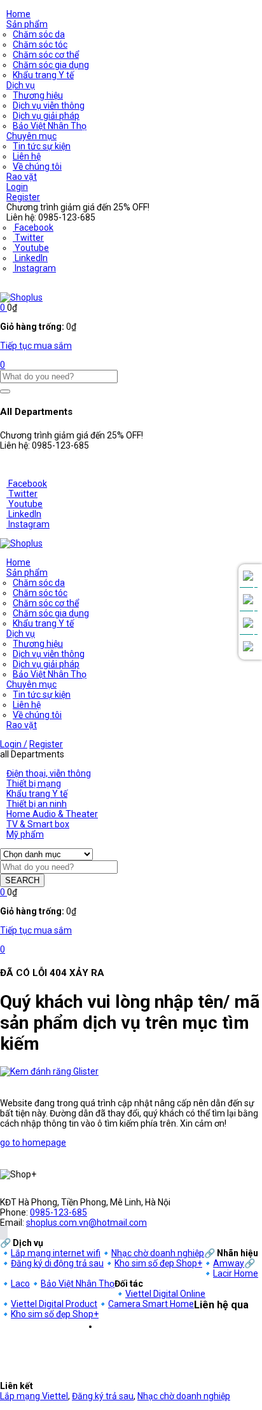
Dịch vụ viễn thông (49, 105)
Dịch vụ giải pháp (46, 116)
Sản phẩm (27, 24)
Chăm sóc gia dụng (51, 65)
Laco (20, 1283)
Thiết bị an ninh (36, 804)
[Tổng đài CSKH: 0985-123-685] (248, 576)
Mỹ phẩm (25, 834)
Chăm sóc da (39, 34)
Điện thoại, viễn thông (48, 773)
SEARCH (22, 880)
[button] (3, 307)
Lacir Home (235, 1273)
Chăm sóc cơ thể (46, 55)
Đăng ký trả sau (103, 1396)
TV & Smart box (37, 824)
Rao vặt (21, 177)
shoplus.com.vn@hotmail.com (86, 1222)
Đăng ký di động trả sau (57, 1263)
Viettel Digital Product (54, 1304)
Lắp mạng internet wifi (55, 1253)
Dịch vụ (20, 85)
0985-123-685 (58, 1212)
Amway (228, 1263)
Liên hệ (27, 156)
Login (17, 187)
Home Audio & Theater (52, 814)
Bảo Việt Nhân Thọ (49, 126)
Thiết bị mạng (33, 783)
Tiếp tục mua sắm (36, 346)
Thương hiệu (38, 95)
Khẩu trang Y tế (43, 75)
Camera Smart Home (151, 1304)
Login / (13, 744)
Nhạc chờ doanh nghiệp (157, 1253)
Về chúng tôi (37, 166)
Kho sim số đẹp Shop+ (158, 1263)
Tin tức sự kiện (42, 146)
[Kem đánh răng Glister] (49, 1071)
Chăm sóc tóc (40, 44)
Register (23, 197)
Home (18, 14)
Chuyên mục (31, 136)
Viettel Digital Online (165, 1294)
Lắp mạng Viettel (34, 1396)
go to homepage (33, 1142)
